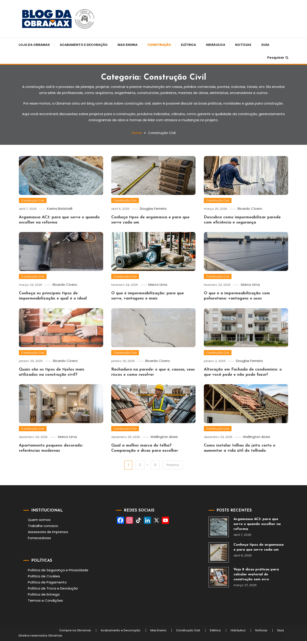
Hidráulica (215, 44)
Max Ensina (128, 44)
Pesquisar (275, 57)
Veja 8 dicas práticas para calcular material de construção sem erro (256, 574)
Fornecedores (39, 538)
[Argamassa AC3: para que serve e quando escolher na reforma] (219, 527)
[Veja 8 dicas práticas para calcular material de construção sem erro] (219, 577)
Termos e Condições (45, 600)
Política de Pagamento (47, 582)
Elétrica (188, 44)
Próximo (173, 465)
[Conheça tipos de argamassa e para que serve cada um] (219, 552)
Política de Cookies (44, 576)
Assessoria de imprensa (48, 531)
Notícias (243, 44)
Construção (159, 44)
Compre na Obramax (75, 630)
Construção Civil (32, 200)
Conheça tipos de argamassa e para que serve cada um (259, 547)
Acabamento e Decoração (84, 44)
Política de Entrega (44, 594)
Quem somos (39, 519)
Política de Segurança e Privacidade (58, 570)
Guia (265, 44)
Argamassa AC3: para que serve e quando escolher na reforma (257, 524)
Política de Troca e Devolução (53, 588)
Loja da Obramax (34, 44)
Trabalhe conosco (43, 525)
